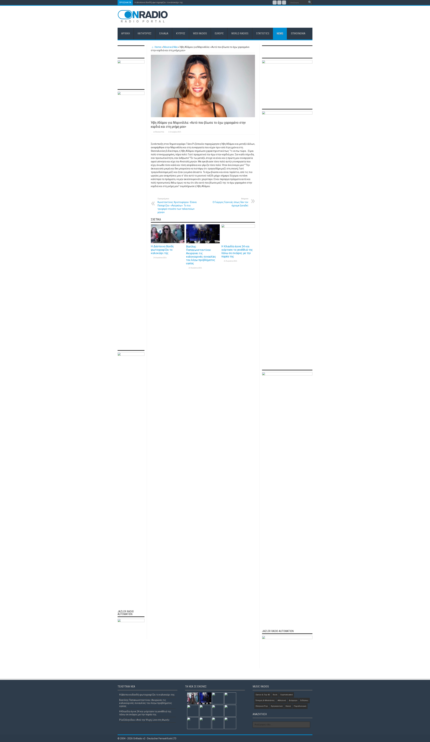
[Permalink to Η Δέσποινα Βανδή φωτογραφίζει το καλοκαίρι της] (167, 242)
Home (157, 47)
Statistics (262, 33)
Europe (219, 33)
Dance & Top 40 (263, 695)
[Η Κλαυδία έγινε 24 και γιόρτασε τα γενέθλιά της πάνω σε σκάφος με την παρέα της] (218, 698)
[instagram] (284, 3)
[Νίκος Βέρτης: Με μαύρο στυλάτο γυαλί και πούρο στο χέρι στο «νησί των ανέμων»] (230, 723)
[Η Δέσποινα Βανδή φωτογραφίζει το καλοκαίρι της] (193, 698)
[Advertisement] (251, 16)
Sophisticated (286, 695)
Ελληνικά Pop (262, 706)
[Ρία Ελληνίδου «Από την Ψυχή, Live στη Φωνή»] (230, 698)
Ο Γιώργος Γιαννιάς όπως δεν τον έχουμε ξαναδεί (230, 202)
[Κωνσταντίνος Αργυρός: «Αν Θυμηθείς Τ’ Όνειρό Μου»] (218, 711)
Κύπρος (180, 33)
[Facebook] (275, 3)
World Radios (239, 33)
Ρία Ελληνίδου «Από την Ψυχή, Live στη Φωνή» (144, 719)
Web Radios (200, 33)
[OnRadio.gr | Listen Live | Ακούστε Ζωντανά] (143, 20)
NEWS (280, 33)
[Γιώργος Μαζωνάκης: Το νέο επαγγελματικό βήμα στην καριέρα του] (218, 723)
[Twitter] (279, 3)
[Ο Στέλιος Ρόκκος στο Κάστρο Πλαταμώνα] (205, 723)
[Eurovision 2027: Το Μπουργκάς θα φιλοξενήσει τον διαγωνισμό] (193, 723)
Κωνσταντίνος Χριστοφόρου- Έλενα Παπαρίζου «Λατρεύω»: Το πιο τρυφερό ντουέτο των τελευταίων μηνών (177, 206)
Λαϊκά (288, 706)
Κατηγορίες (145, 33)
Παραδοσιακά (300, 706)
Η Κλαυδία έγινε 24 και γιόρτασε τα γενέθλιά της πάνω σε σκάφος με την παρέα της (237, 251)
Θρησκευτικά (277, 706)
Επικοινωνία (298, 33)
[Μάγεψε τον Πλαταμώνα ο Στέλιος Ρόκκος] (205, 711)
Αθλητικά (282, 700)
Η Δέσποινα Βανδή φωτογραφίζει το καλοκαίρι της (159, 2)
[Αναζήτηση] (309, 2)
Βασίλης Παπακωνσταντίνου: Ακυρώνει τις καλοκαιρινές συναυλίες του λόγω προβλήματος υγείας (201, 255)
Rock (275, 695)
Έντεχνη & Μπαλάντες (265, 700)
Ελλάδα (163, 33)
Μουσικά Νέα (170, 47)
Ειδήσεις (304, 700)
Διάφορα (293, 700)
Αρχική (125, 33)
